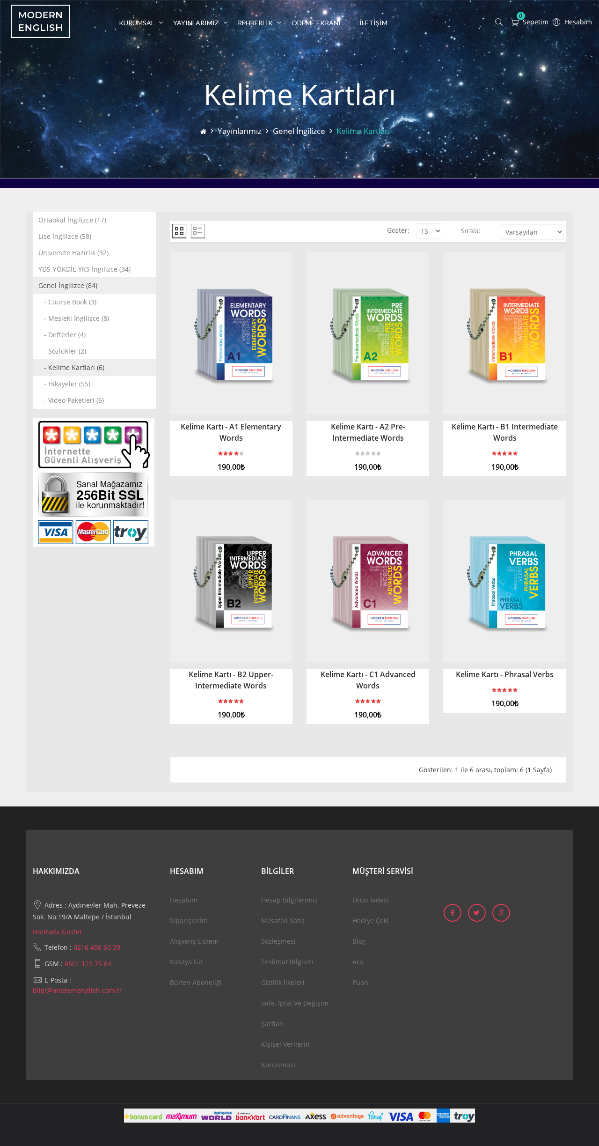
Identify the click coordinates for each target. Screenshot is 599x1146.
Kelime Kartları (363, 131)
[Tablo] (179, 231)
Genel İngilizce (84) (67, 285)
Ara (357, 961)
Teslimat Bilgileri (287, 961)
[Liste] (198, 231)
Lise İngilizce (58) (64, 236)
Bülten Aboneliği (196, 982)
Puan (360, 982)
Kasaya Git (186, 961)
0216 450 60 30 (96, 947)
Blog (359, 941)
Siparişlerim (189, 920)
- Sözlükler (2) (62, 351)
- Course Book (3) (67, 301)
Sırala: (471, 230)
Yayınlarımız (240, 131)
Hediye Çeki (370, 920)
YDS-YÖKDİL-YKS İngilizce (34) (84, 269)
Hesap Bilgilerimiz (289, 899)
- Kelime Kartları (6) (71, 367)
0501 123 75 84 (88, 963)
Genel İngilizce (299, 131)
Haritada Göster (57, 931)
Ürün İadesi (370, 899)
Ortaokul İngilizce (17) (72, 219)
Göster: (398, 230)
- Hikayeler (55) (64, 383)
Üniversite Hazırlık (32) (73, 252)
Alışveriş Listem (194, 941)
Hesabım (183, 899)
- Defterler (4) (62, 334)
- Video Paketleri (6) (71, 400)
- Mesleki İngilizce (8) (73, 318)
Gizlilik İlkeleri (283, 982)
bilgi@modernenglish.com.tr (77, 990)
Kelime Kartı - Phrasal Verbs (505, 674)
